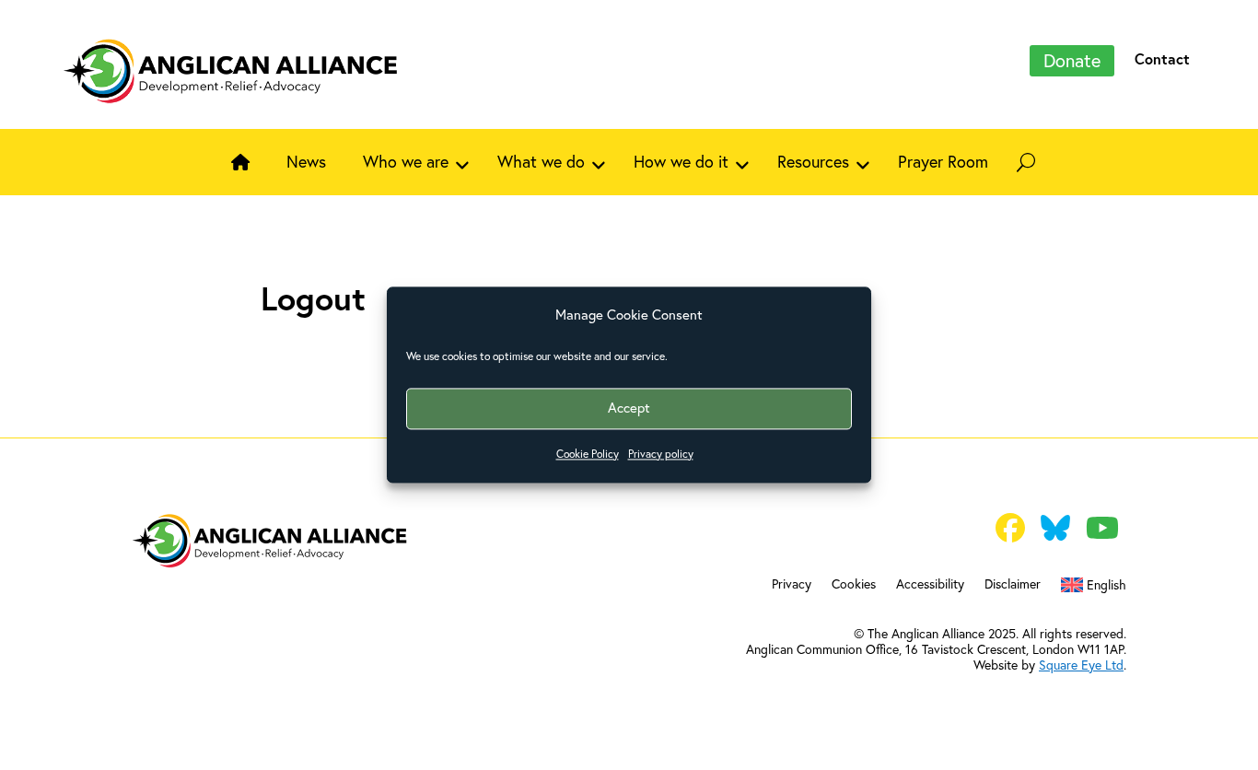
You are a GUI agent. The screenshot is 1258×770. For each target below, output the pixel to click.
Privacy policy (660, 454)
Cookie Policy (587, 454)
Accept (629, 408)
